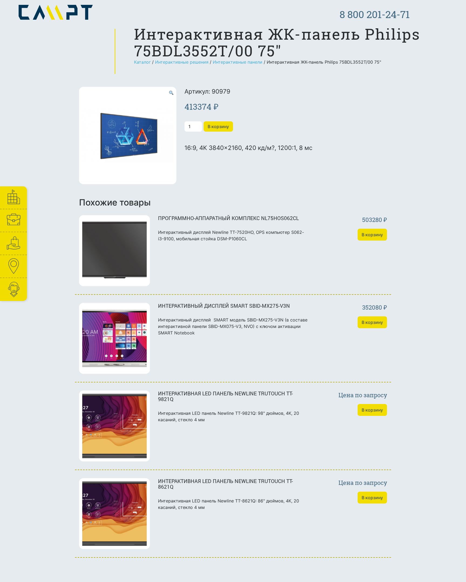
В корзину (218, 126)
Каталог (142, 62)
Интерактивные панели (237, 62)
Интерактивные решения (181, 62)
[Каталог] (13, 243)
